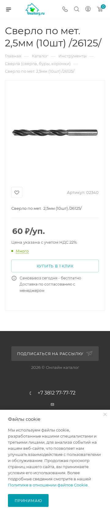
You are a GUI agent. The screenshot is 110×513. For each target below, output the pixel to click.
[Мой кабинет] (88, 10)
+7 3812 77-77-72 (56, 393)
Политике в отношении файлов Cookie (48, 484)
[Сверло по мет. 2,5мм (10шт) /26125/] (55, 132)
